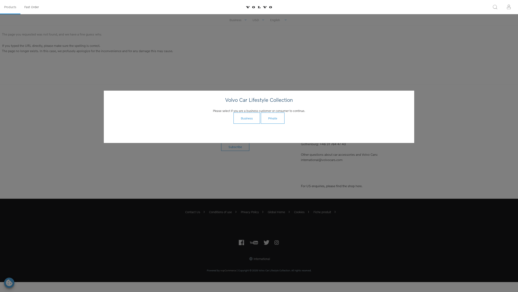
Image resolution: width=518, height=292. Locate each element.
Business (247, 118)
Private (272, 118)
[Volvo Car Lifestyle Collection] (259, 7)
